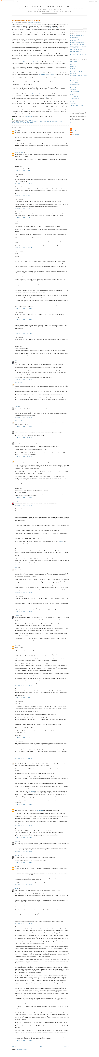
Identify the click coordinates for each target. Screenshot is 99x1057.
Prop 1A (61, 121)
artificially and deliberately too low (54, 27)
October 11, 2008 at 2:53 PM (23, 379)
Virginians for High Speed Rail (76, 105)
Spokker (17, 406)
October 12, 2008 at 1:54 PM (23, 825)
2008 (73, 22)
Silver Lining (40, 810)
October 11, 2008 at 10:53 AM (23, 195)
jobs (48, 121)
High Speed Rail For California (76, 49)
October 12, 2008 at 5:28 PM (23, 885)
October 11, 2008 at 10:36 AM (23, 163)
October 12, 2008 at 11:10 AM (23, 737)
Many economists (28, 40)
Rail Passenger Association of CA (77, 53)
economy (31, 121)
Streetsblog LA (73, 87)
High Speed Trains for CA (75, 51)
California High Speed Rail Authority (78, 35)
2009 (73, 20)
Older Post (67, 1046)
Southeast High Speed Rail (76, 86)
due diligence (60, 541)
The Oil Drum (73, 94)
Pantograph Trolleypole (20, 501)
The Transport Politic (74, 98)
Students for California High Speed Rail (78, 54)
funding (42, 121)
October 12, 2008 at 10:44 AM (23, 697)
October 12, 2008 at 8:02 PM (23, 923)
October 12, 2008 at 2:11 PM (23, 837)
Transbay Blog (73, 103)
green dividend (49, 97)
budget (17, 121)
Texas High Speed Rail (75, 93)
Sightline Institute (74, 82)
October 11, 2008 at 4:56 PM (23, 485)
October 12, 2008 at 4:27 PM (23, 862)
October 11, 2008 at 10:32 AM (23, 149)
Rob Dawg (17, 360)
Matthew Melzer (74, 130)
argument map (32, 791)
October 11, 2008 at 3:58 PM (23, 426)
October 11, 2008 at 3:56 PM (23, 417)
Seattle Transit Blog (74, 80)
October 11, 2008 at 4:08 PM (23, 437)
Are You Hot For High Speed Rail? (77, 39)
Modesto (55, 121)
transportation (29, 122)
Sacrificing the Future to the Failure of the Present (26, 20)
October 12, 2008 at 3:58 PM (23, 851)
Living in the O (73, 66)
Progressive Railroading (75, 79)
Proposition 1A (15, 122)
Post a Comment (15, 1044)
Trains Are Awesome (74, 100)
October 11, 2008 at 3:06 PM (23, 403)
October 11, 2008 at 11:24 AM (23, 208)
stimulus (22, 122)
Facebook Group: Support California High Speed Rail (78, 46)
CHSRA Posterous (74, 37)
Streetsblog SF (73, 89)
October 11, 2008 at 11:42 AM (23, 217)
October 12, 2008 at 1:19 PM (23, 804)
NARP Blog (72, 77)
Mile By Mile (73, 73)
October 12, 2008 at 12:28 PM (23, 758)
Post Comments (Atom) (22, 1049)
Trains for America (74, 102)
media (51, 121)
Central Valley (24, 121)
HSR (45, 121)
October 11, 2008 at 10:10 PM (23, 545)
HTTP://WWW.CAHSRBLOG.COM (49, 13)
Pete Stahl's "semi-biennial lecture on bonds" (38, 93)
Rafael (16, 130)
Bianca (72, 129)
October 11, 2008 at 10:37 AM (23, 170)
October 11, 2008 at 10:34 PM (23, 564)
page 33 (21, 432)
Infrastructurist (73, 64)
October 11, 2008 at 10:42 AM (23, 183)
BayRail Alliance (74, 40)
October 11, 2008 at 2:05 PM (23, 333)
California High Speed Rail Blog (49, 6)
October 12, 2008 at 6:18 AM (23, 592)
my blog (45, 801)
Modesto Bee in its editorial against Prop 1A (32, 61)
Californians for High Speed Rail (77, 42)
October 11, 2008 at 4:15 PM (23, 456)
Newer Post (14, 1046)
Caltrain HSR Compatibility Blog (77, 44)
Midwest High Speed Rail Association (78, 70)
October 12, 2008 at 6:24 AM (23, 611)
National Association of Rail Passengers (78, 75)
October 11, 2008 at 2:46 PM (23, 357)
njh (15, 761)
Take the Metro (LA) (74, 91)
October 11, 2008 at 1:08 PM (23, 308)
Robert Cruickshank (19, 152)
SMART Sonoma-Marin (75, 84)
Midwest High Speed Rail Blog (76, 71)
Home (40, 1046)
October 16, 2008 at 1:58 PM (23, 1040)
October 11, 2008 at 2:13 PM (23, 343)
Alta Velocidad (73, 61)
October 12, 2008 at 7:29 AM (23, 642)
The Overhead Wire (74, 96)
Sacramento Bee (29, 116)
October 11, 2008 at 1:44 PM (23, 319)
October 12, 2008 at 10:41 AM (23, 685)
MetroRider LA (73, 68)
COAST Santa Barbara (75, 63)
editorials (36, 121)
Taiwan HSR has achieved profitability (47, 74)
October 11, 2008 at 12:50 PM (23, 247)
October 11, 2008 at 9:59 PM (23, 505)
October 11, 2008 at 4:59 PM (23, 497)
